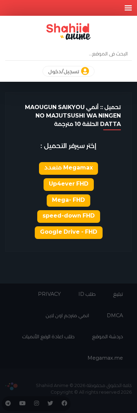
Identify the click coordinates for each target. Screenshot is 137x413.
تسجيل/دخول (64, 71)
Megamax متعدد (68, 167)
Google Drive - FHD (68, 231)
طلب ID (87, 294)
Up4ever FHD (69, 183)
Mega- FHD (68, 199)
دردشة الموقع (107, 336)
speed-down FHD (69, 215)
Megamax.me (105, 358)
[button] (128, 8)
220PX (11, 386)
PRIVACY (49, 294)
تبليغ (118, 294)
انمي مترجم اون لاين (67, 315)
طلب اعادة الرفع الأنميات (48, 336)
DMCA (115, 315)
